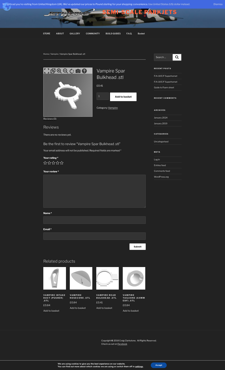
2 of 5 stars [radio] (49, 163)
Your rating (50, 157)
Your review (51, 171)
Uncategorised (161, 141)
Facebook (122, 344)
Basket (141, 33)
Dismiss (218, 4)
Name (47, 213)
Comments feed (162, 171)
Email (47, 229)
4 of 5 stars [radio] (57, 163)
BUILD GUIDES (113, 33)
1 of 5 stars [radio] (45, 163)
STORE (46, 33)
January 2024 (160, 117)
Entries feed (160, 165)
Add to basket (123, 96)
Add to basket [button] (51, 310)
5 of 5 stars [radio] (62, 163)
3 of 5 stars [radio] (53, 163)
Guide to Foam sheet (164, 87)
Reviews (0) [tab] (49, 118)
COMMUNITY (93, 33)
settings (139, 366)
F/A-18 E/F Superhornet (165, 76)
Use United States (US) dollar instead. (169, 4)
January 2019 (160, 123)
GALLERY (75, 33)
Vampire (54, 54)
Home (46, 54)
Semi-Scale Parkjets (139, 12)
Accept (158, 365)
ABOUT (60, 33)
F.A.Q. (129, 33)
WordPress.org (161, 176)
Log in (157, 159)
